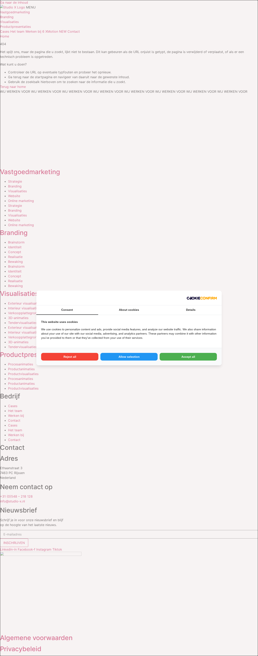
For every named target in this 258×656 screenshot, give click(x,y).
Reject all (69, 356)
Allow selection (129, 356)
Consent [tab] (67, 309)
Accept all (188, 356)
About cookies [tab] (129, 309)
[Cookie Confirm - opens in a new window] (202, 297)
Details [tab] (191, 309)
